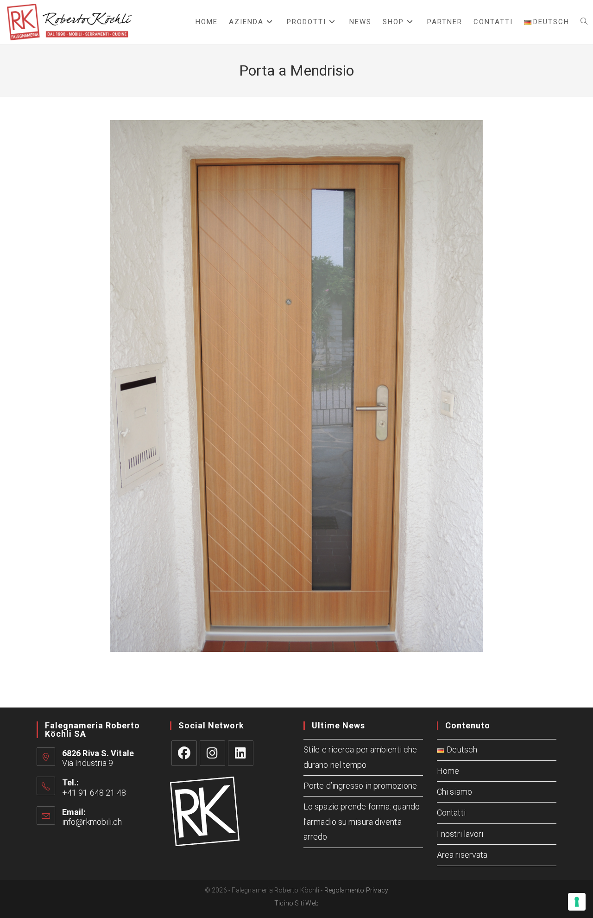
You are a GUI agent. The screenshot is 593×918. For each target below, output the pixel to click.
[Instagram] (212, 753)
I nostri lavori (460, 834)
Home (448, 771)
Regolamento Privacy (356, 890)
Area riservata (462, 855)
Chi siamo (454, 792)
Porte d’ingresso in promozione (360, 785)
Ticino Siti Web (296, 903)
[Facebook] (184, 753)
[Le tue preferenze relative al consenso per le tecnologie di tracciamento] (577, 902)
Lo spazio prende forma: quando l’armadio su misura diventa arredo (361, 822)
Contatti (451, 812)
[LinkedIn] (240, 753)
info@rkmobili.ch (92, 822)
